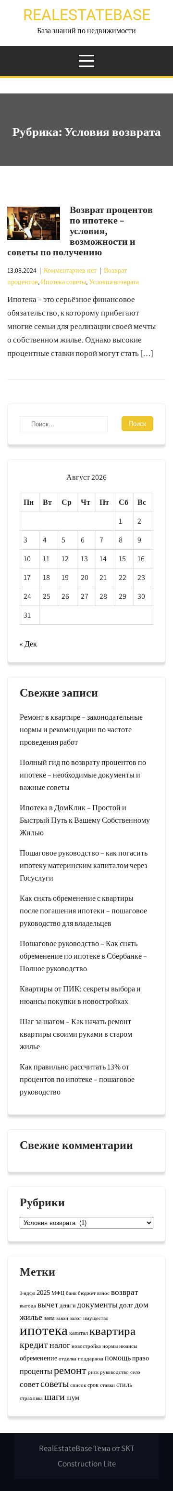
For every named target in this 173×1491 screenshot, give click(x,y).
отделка (67, 1358)
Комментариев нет (70, 270)
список (78, 1385)
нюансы (128, 1346)
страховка (31, 1398)
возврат (124, 1292)
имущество (96, 1318)
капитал (78, 1333)
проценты (36, 1371)
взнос (103, 1293)
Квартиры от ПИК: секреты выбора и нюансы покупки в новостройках (80, 995)
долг (126, 1304)
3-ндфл (27, 1293)
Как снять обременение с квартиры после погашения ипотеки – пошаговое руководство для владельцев (83, 910)
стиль (124, 1384)
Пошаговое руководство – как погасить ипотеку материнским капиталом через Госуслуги (84, 865)
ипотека (44, 1329)
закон (62, 1318)
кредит (34, 1344)
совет (29, 1384)
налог (59, 1344)
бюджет (87, 1293)
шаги (54, 1396)
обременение (38, 1358)
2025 (43, 1292)
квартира (112, 1330)
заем (49, 1318)
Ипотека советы (63, 281)
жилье (31, 1316)
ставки (107, 1385)
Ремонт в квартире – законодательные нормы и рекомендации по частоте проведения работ (81, 729)
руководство (114, 1372)
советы (54, 1383)
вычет (47, 1304)
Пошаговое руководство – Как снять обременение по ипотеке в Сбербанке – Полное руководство (83, 956)
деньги (67, 1305)
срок (93, 1385)
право (140, 1358)
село (135, 1372)
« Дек (28, 644)
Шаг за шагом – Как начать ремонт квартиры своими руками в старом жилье (76, 1034)
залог (76, 1318)
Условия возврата (114, 281)
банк (71, 1293)
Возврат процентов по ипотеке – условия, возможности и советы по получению (80, 230)
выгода (28, 1305)
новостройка (86, 1346)
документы (97, 1304)
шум (72, 1397)
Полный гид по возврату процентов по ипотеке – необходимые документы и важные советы (83, 774)
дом (141, 1304)
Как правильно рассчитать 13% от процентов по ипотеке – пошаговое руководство (77, 1079)
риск (93, 1372)
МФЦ (57, 1293)
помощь (118, 1357)
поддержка (90, 1358)
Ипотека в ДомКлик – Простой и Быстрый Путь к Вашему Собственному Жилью (85, 820)
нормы (110, 1346)
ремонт (70, 1370)
